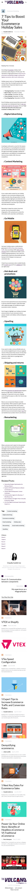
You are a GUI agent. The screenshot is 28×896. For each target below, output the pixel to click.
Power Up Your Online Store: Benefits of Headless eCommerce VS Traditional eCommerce (13, 829)
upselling (5, 529)
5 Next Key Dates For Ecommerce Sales (12, 787)
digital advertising (7, 514)
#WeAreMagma (9, 888)
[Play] (3, 868)
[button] (26, 2)
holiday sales (17, 522)
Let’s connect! (18, 888)
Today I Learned (14, 889)
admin (5, 625)
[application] (14, 862)
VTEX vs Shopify (10, 621)
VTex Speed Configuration (8, 660)
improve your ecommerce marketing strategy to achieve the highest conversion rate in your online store (13, 75)
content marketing (12, 511)
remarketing (6, 525)
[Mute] (22, 868)
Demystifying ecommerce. (8, 747)
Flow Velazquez (7, 839)
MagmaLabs (17, 885)
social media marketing (18, 525)
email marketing (7, 522)
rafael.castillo (7, 751)
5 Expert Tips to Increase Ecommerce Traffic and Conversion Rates (13, 704)
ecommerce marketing (8, 518)
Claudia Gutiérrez (8, 31)
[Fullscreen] (24, 868)
